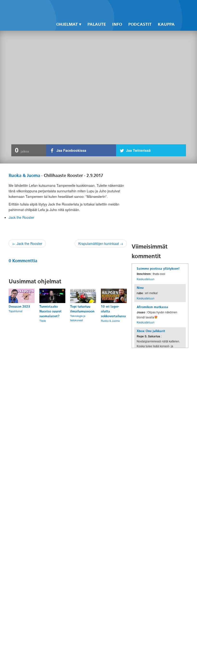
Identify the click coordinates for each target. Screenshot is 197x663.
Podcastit (140, 24)
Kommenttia (23, 260)
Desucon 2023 (19, 306)
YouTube (152, 7)
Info (117, 24)
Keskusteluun (145, 279)
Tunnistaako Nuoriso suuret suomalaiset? (50, 311)
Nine (140, 288)
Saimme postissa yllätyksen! (158, 269)
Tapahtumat (15, 311)
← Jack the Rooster (27, 243)
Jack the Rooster (21, 217)
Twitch (160, 7)
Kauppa (166, 24)
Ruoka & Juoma (24, 175)
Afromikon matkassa (152, 307)
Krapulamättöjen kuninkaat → (100, 243)
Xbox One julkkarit (151, 331)
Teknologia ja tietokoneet (77, 318)
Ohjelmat (67, 24)
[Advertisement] (164, 203)
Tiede (42, 320)
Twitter (144, 7)
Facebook (136, 7)
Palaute (96, 24)
